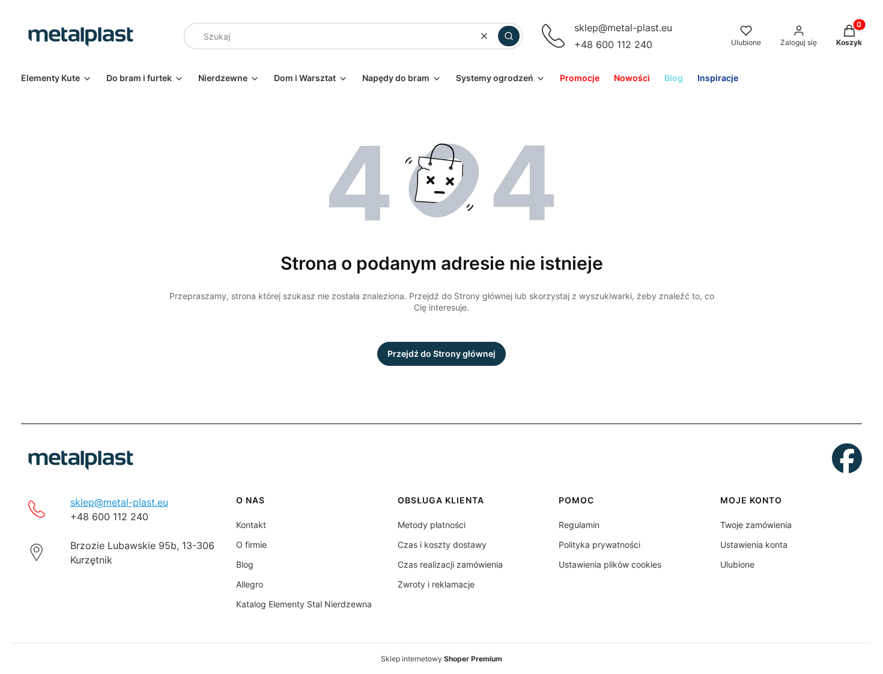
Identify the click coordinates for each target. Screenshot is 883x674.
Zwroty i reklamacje (436, 584)
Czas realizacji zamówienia (450, 564)
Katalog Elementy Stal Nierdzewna (304, 604)
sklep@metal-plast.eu (623, 28)
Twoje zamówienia (756, 525)
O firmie (251, 544)
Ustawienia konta (753, 544)
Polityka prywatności (599, 544)
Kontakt (251, 525)
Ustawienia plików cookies (610, 564)
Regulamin (579, 525)
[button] (509, 36)
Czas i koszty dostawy (442, 544)
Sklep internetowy (441, 658)
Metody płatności (432, 525)
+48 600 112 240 (613, 44)
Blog (244, 564)
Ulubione (737, 564)
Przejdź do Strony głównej (441, 353)
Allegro (249, 584)
